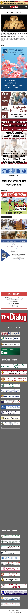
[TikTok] (14, 327)
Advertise (13, 610)
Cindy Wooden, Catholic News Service (8, 36)
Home (1, 10)
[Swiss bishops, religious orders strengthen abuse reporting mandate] (14, 23)
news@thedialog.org (16, 325)
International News (4, 31)
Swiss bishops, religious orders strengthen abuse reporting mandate (14, 34)
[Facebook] (8, 327)
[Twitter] (16, 327)
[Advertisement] (14, 276)
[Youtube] (19, 327)
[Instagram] (11, 327)
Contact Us (18, 610)
